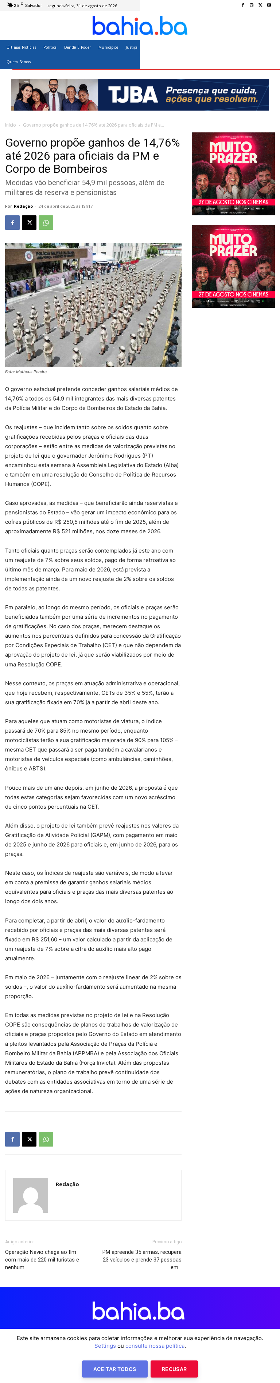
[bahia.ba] (140, 25)
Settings (105, 1345)
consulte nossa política (154, 1345)
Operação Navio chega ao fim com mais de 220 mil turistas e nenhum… (42, 1260)
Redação (23, 206)
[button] (266, 54)
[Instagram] (251, 5)
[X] (260, 5)
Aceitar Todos (114, 1369)
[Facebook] (242, 5)
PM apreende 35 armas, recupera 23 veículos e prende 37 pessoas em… (142, 1260)
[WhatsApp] (46, 222)
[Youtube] (269, 5)
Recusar (174, 1369)
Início (10, 125)
